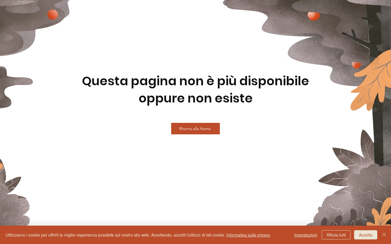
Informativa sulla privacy (248, 235)
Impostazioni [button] (305, 235)
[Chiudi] (384, 234)
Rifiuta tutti (336, 235)
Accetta (365, 235)
